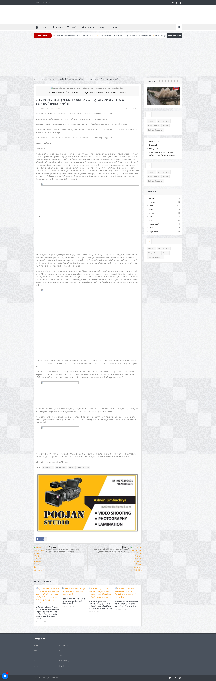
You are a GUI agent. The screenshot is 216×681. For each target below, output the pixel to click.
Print (129, 108)
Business (152, 198)
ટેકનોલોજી (74, 27)
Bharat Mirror (154, 141)
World (115, 27)
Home (37, 3)
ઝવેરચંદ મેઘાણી (154, 224)
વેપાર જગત (89, 27)
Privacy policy (154, 149)
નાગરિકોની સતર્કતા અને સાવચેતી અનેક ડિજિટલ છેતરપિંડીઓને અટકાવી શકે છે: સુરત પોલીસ (126, 603)
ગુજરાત (45, 27)
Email (137, 108)
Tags (148, 114)
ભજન (151, 228)
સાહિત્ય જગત (103, 27)
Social (151, 209)
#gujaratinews (61, 467)
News (58, 108)
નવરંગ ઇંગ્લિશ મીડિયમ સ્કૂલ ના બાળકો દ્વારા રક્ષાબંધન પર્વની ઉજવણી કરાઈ (101, 36)
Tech (150, 217)
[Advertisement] (108, 58)
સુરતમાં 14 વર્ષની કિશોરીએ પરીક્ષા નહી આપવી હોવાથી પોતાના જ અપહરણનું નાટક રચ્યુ (111, 550)
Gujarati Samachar (83, 467)
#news (71, 467)
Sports (151, 213)
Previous (52, 547)
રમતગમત (59, 27)
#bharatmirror (48, 467)
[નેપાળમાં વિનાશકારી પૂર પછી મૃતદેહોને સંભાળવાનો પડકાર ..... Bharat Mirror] (163, 96)
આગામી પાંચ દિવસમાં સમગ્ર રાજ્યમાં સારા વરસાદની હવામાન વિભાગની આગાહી (62, 550)
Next (124, 547)
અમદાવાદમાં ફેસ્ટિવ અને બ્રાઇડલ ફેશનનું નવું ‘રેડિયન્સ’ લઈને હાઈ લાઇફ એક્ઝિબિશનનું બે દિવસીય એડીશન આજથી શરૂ (100, 605)
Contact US (46, 3)
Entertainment (154, 202)
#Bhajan (151, 121)
